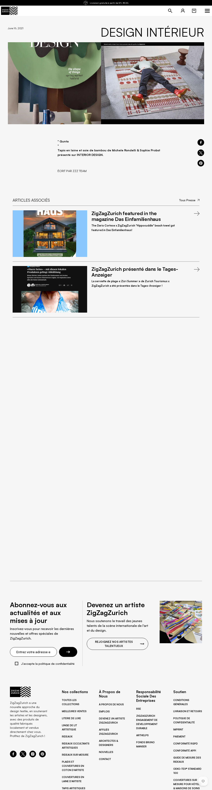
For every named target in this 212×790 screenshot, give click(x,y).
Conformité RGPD (185, 743)
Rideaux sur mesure (75, 754)
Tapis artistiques (73, 788)
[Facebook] (13, 756)
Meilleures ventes (74, 711)
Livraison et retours (187, 711)
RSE (138, 708)
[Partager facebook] (201, 142)
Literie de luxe (71, 718)
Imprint (178, 729)
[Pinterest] (42, 756)
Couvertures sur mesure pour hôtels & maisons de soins (187, 784)
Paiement (179, 736)
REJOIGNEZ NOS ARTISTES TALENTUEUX (114, 644)
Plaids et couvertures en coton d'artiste (73, 766)
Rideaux (67, 736)
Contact (105, 759)
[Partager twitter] (201, 152)
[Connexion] (182, 10)
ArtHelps (142, 735)
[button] (194, 10)
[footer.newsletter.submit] (68, 652)
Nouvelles (106, 752)
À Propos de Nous (111, 704)
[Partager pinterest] (201, 163)
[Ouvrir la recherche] (170, 10)
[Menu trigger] (207, 10)
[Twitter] (23, 756)
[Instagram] (32, 756)
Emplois (104, 711)
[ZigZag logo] (9, 11)
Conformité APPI (184, 750)
